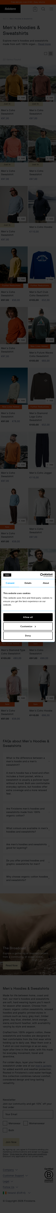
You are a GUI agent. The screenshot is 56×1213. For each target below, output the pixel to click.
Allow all (28, 617)
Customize (26, 626)
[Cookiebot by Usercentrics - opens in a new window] (40, 575)
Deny (28, 635)
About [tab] (46, 583)
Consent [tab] (10, 583)
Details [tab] (28, 583)
